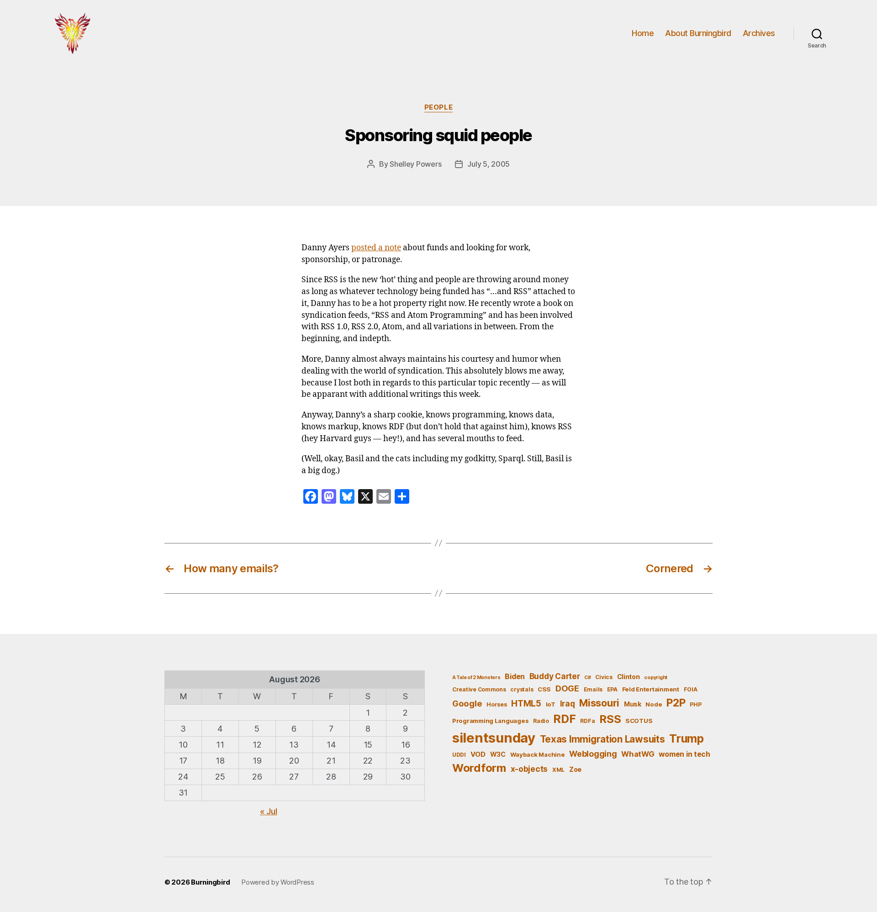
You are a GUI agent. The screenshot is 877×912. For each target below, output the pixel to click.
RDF (564, 719)
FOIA (690, 689)
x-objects (529, 769)
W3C (498, 754)
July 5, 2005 (488, 164)
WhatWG (637, 754)
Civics (603, 677)
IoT (550, 704)
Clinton (628, 676)
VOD (478, 754)
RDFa (587, 720)
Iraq (567, 703)
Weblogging (593, 754)
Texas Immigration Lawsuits (602, 739)
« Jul (268, 811)
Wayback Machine (537, 754)
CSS (544, 689)
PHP (695, 704)
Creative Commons (479, 689)
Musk (632, 704)
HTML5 (526, 703)
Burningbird (210, 882)
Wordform (479, 768)
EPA (612, 689)
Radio (541, 720)
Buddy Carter (554, 676)
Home (643, 33)
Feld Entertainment (650, 689)
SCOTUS (638, 720)
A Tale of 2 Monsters (476, 677)
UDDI (459, 754)
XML (558, 769)
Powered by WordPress (277, 882)
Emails (593, 689)
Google (467, 703)
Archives (759, 33)
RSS (610, 719)
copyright (655, 677)
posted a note (376, 248)
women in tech (684, 754)
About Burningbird (698, 33)
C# (587, 677)
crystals (521, 689)
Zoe (575, 769)
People (438, 107)
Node (653, 704)
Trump (686, 738)
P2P (675, 702)
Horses (496, 704)
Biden (515, 676)
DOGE (567, 688)
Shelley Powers (415, 164)
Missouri (599, 703)
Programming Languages (490, 720)
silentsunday (493, 738)
